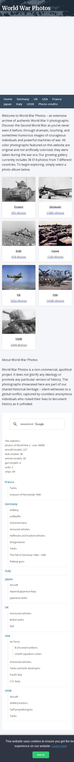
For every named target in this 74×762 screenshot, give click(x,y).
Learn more (59, 746)
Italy (19, 104)
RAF (12, 626)
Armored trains (18, 522)
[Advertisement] (37, 55)
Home (8, 99)
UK (36, 99)
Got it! (40, 754)
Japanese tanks (18, 598)
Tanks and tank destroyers (25, 668)
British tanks (17, 619)
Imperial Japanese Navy (23, 591)
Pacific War (16, 674)
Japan (8, 104)
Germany (23, 99)
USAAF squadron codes (28, 654)
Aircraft (14, 585)
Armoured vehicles (20, 613)
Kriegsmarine (17, 542)
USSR (30, 104)
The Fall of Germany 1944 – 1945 (28, 555)
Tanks (13, 488)
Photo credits (48, 104)
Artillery (14, 510)
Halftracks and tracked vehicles (27, 535)
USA (45, 99)
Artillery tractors (19, 703)
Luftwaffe (15, 516)
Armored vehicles (20, 529)
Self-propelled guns (21, 709)
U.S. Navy (15, 681)
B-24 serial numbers (26, 647)
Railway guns (17, 561)
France (57, 99)
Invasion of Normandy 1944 (25, 494)
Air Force (15, 641)
